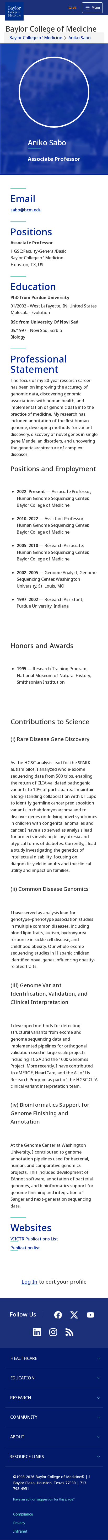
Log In (29, 1281)
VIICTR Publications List (34, 1239)
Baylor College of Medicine (35, 38)
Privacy (19, 1522)
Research (20, 1397)
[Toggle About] (98, 1437)
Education (22, 1378)
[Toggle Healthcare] (98, 1358)
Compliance (23, 1514)
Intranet (20, 1531)
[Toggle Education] (98, 1378)
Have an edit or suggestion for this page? (44, 1499)
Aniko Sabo (79, 38)
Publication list (25, 1248)
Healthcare (23, 1358)
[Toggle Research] (98, 1398)
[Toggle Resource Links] (98, 1456)
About (17, 1437)
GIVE (72, 7)
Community (23, 1417)
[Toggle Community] (98, 1417)
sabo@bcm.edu (25, 210)
